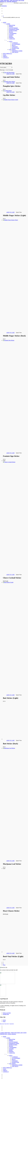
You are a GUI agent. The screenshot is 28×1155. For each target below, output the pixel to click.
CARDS (8, 1038)
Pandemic (11, 1051)
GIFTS (10, 1055)
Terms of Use (2, 1023)
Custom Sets (12, 1052)
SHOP (4, 1036)
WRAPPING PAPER (17, 1065)
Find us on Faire (7, 1012)
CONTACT (6, 1071)
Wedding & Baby (13, 1044)
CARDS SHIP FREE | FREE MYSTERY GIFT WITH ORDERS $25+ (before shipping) (12, 1)
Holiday (11, 1050)
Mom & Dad (12, 1039)
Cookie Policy (12, 1023)
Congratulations (12, 1047)
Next (4, 965)
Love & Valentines (13, 1042)
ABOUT (5, 1070)
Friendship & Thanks (14, 1043)
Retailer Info (6, 1014)
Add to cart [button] (10, 73)
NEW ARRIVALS (7, 1067)
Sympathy (11, 1048)
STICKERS (15, 1061)
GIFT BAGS (15, 1066)
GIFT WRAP (12, 1063)
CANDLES (15, 1056)
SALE (4, 1069)
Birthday (11, 1040)
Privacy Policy (7, 1023)
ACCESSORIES (16, 1058)
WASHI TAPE (15, 1062)
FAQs (4, 1020)
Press (4, 1021)
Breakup (11, 1046)
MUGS (13, 1059)
